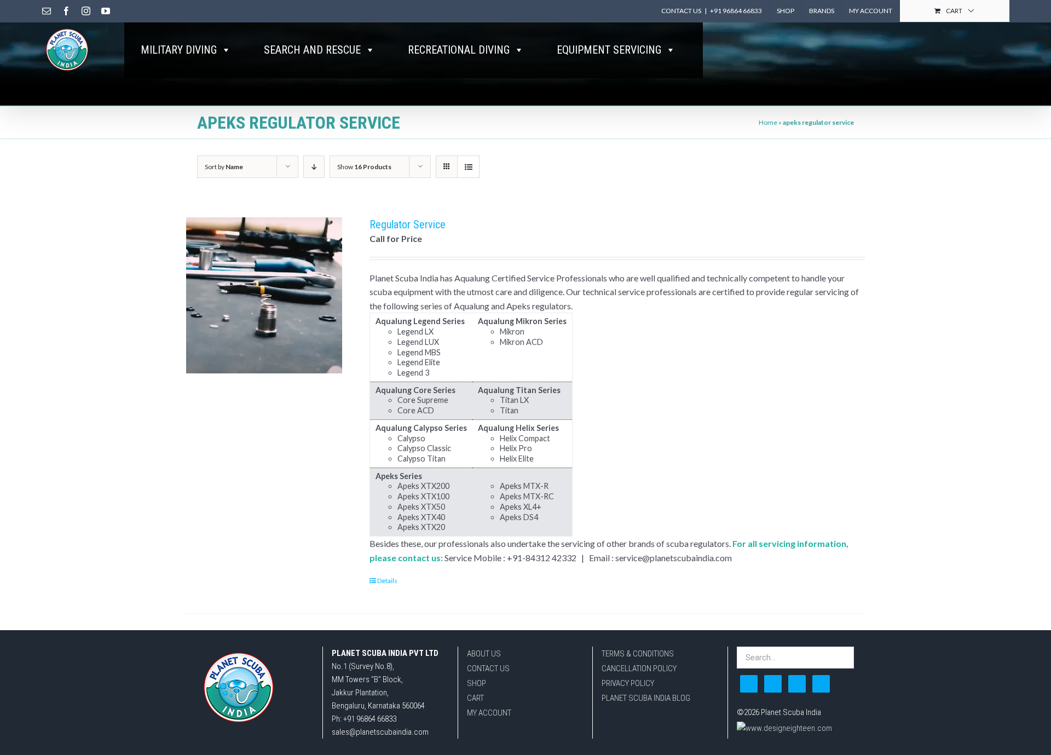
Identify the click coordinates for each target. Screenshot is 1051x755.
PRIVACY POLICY (628, 683)
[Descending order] (314, 166)
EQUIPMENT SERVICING (609, 49)
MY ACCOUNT (489, 713)
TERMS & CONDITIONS (638, 654)
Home (768, 122)
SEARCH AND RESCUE (312, 49)
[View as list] (468, 166)
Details (387, 581)
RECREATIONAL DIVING (459, 49)
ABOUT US (484, 654)
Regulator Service (407, 224)
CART (475, 698)
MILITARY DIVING (179, 49)
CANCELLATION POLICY (639, 668)
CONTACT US (488, 668)
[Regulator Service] (264, 295)
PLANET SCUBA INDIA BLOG (646, 698)
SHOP (476, 683)
